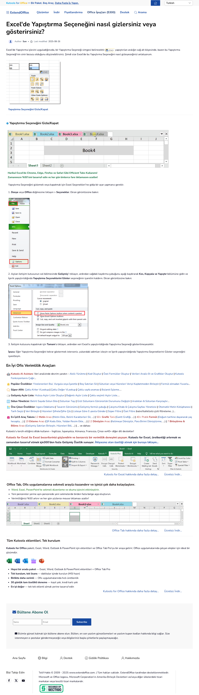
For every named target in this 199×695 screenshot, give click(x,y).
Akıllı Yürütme (78, 374)
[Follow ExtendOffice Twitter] (16, 680)
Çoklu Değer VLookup (63, 389)
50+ (99, 417)
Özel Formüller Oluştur (116, 374)
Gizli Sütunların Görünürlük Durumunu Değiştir (103, 401)
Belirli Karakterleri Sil (78, 417)
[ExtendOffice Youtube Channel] (23, 680)
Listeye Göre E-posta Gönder (89, 411)
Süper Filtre (114, 411)
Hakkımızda (132, 658)
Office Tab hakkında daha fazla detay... (135, 530)
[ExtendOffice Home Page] (155, 3)
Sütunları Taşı (67, 401)
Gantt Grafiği (123, 417)
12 (37, 417)
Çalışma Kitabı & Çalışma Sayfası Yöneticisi (133, 407)
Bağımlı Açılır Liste (77, 395)
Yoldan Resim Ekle (72, 421)
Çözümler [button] (43, 12)
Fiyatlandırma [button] (73, 12)
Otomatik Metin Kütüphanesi (175, 407)
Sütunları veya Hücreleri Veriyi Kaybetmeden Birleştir (129, 384)
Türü (112, 417)
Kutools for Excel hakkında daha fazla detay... (131, 474)
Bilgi (44, 658)
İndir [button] (57, 12)
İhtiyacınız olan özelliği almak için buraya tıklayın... (126, 442)
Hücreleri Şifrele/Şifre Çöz (56, 411)
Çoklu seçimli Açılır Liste (103, 395)
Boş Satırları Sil (88, 384)
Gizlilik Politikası (99, 658)
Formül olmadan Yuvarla (174, 384)
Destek (68, 658)
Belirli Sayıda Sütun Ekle (44, 401)
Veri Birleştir (32, 411)
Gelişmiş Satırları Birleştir (40, 425)
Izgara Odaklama (45, 407)
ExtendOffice (19, 12)
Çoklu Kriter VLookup (37, 389)
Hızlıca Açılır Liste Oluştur (49, 395)
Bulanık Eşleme (110, 389)
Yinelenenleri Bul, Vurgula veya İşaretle (55, 384)
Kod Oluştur (94, 374)
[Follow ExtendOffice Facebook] (9, 680)
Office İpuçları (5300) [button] (101, 12)
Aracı (49, 417)
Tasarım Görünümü (67, 407)
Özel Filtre (129, 411)
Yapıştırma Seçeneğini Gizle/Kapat (28, 109)
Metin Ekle (59, 417)
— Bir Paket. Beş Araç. (42, 3)
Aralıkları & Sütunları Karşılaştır (150, 401)
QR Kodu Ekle (53, 421)
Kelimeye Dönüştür (122, 421)
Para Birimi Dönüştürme (148, 421)
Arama (142, 12)
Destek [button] (124, 12)
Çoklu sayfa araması (89, 389)
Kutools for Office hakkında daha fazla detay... (131, 591)
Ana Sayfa (18, 658)
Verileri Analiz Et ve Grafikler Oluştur (152, 374)
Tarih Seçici (17, 411)
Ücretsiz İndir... (173, 474)
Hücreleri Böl (64, 425)
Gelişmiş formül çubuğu (93, 407)
